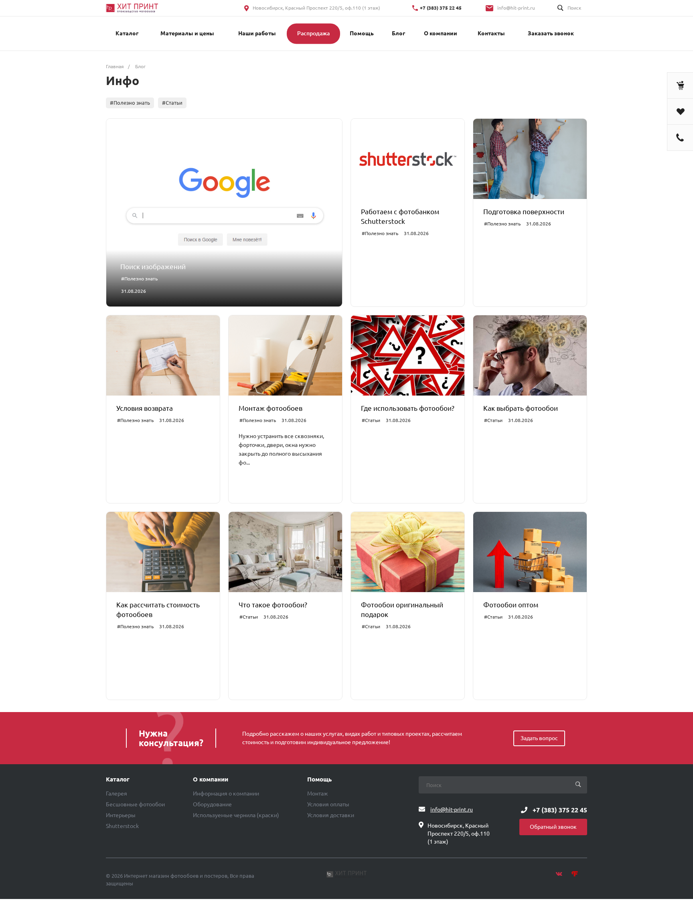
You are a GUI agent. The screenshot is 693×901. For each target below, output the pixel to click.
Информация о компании (226, 793)
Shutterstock (122, 826)
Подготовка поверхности (523, 211)
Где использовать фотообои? (407, 408)
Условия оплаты (328, 804)
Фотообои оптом (510, 605)
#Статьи (172, 103)
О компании (210, 779)
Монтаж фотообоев (270, 408)
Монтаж (317, 793)
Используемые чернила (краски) (236, 815)
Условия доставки (330, 815)
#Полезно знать (130, 103)
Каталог (118, 779)
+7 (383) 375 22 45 (441, 7)
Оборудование (212, 804)
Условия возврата (144, 408)
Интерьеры (121, 815)
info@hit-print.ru (516, 7)
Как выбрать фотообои (520, 408)
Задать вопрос (539, 738)
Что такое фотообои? (273, 605)
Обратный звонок (553, 827)
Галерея (116, 793)
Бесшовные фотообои (135, 804)
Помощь (319, 779)
